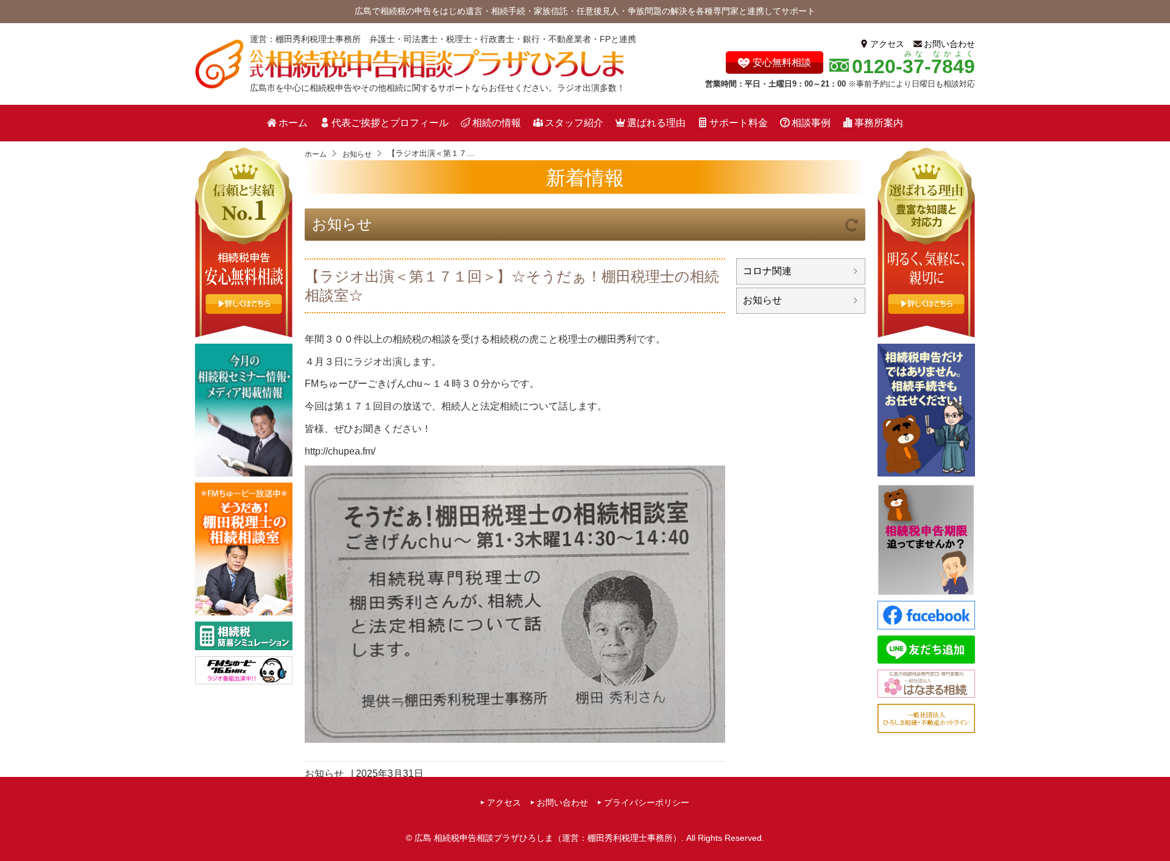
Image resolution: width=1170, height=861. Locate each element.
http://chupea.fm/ (340, 451)
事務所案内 (878, 123)
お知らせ (342, 224)
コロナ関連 (767, 271)
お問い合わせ (949, 44)
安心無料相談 (782, 62)
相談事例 (811, 123)
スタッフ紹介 (574, 123)
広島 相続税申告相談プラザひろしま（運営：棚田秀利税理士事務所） (547, 838)
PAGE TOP (1156, 828)
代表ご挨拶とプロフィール (390, 123)
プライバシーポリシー (646, 802)
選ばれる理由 (656, 123)
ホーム (293, 123)
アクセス (887, 44)
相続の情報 (496, 123)
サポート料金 (738, 123)
